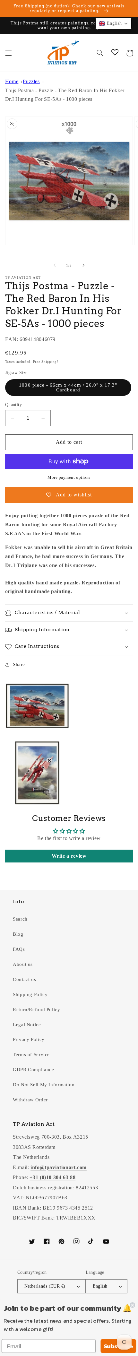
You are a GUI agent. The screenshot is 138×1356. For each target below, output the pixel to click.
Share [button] (19, 664)
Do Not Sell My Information (43, 1084)
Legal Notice (27, 1024)
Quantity (13, 404)
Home (12, 81)
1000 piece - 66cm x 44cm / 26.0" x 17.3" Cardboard (68, 387)
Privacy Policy (29, 1039)
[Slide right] (83, 265)
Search (20, 919)
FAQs (19, 949)
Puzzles (31, 81)
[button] (8, 53)
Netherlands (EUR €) (44, 1286)
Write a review (69, 856)
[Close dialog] (132, 1305)
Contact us (24, 979)
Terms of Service (31, 1054)
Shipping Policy (30, 994)
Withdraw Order (30, 1099)
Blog (18, 934)
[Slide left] (54, 265)
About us (23, 964)
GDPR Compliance (33, 1069)
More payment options (69, 477)
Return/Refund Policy (36, 1009)
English (100, 1286)
